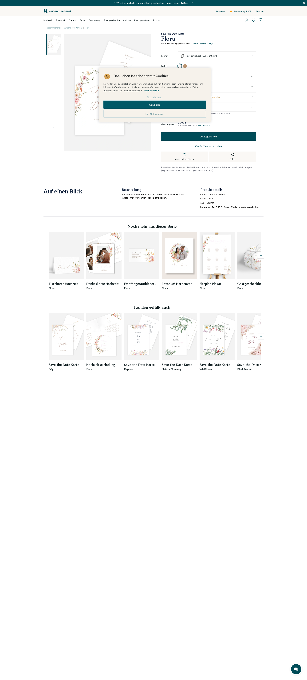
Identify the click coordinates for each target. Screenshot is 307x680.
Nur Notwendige (155, 113)
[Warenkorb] (261, 20)
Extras (156, 20)
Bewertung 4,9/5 (242, 11)
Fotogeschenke (112, 20)
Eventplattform (142, 20)
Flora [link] (87, 28)
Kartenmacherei (53, 28)
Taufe (82, 20)
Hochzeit (48, 20)
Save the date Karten (73, 28)
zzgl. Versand (204, 125)
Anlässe (127, 20)
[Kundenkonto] (246, 20)
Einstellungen (154, 97)
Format (164, 56)
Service (260, 11)
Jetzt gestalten (208, 136)
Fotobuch (61, 20)
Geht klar (154, 104)
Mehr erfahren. (151, 90)
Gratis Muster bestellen (208, 146)
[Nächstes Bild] (54, 127)
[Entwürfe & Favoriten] (253, 20)
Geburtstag (95, 20)
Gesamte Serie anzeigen (203, 43)
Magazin (220, 11)
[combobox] (217, 56)
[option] (180, 66)
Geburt (72, 20)
